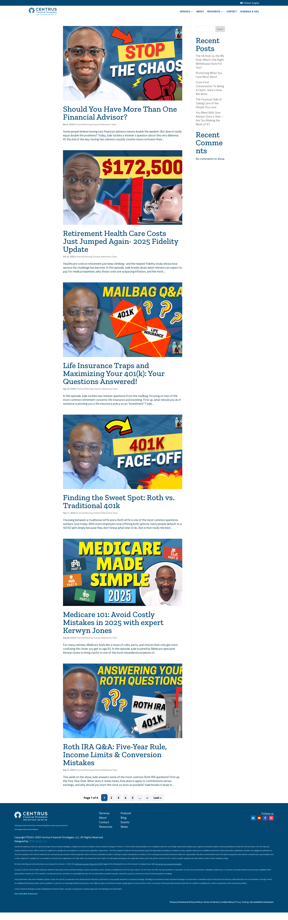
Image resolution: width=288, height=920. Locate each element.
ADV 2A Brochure (31, 893)
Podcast (95, 124)
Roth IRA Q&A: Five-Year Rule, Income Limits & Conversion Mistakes (115, 754)
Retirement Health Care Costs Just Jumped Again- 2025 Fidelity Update (120, 241)
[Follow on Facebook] (265, 818)
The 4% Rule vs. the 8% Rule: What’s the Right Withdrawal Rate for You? (210, 61)
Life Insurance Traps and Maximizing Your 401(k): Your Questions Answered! (114, 373)
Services (185, 11)
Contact (231, 11)
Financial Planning (83, 124)
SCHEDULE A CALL (249, 11)
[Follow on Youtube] (259, 818)
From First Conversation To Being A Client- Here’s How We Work (210, 88)
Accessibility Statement (262, 901)
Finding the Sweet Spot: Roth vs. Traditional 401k (119, 501)
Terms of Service (211, 901)
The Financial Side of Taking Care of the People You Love (209, 103)
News (124, 826)
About (200, 11)
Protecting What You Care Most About (209, 75)
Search (220, 29)
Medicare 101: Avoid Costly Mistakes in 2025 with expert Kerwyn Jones (113, 622)
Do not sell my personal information (168, 864)
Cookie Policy (227, 901)
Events (125, 822)
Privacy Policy (195, 901)
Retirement (105, 124)
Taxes (114, 124)
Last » (158, 797)
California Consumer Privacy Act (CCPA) (89, 864)
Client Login (251, 3)
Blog (123, 817)
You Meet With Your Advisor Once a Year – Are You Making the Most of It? (209, 118)
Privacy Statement (179, 901)
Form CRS (18, 893)
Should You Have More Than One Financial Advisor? (120, 113)
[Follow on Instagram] (271, 818)
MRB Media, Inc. (38, 841)
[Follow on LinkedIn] (253, 818)
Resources (213, 11)
